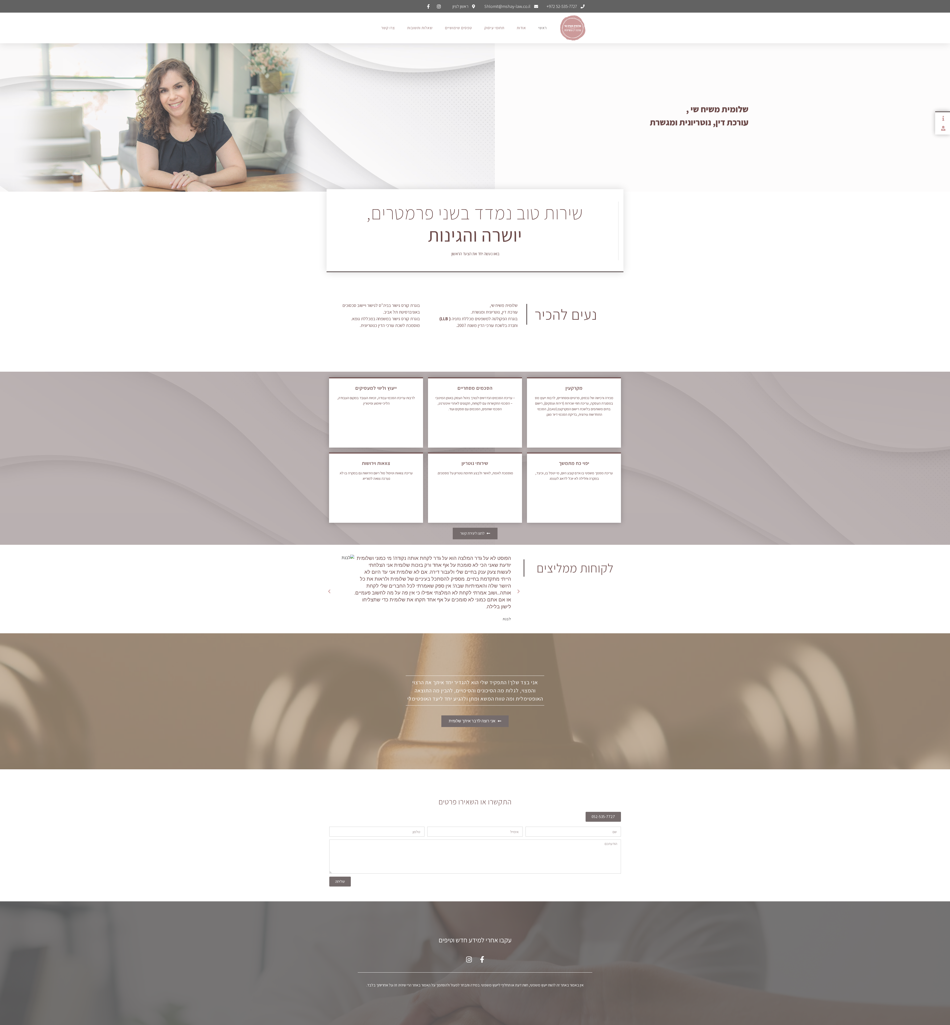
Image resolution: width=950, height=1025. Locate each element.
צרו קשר (388, 27)
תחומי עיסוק (494, 27)
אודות (521, 27)
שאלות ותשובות (420, 27)
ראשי (542, 27)
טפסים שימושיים (458, 27)
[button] (518, 591)
